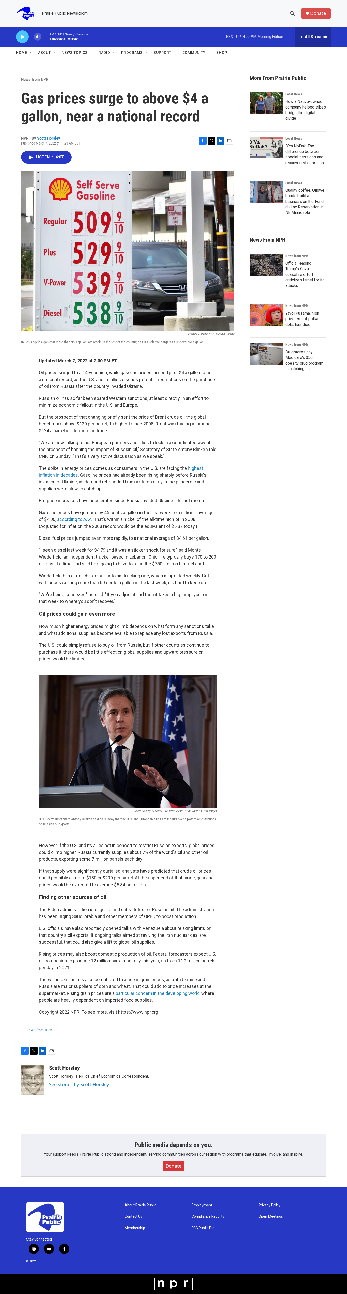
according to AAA (74, 519)
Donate (318, 13)
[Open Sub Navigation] (31, 53)
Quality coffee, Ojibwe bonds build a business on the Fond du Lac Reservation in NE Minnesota (304, 201)
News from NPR (34, 79)
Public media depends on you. (173, 1145)
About (44, 53)
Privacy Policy (269, 1205)
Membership (135, 1228)
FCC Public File (203, 1228)
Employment (202, 1205)
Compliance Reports (208, 1216)
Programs (132, 53)
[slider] (45, 36)
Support (162, 53)
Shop (221, 53)
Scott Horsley (48, 138)
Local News (293, 94)
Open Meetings (271, 1216)
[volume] (37, 37)
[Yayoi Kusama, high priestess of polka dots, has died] (266, 315)
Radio (104, 53)
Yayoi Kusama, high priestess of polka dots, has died (302, 319)
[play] (22, 37)
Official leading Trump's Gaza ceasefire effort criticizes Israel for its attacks (305, 274)
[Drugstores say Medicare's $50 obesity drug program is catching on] (266, 354)
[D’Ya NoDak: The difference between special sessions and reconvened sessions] (266, 147)
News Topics (75, 53)
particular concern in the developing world (158, 993)
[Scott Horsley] (32, 1080)
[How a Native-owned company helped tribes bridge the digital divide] (266, 103)
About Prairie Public (140, 1205)
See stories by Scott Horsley (79, 1084)
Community (194, 53)
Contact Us (133, 1216)
